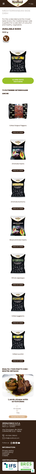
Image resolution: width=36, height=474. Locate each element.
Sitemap (5, 454)
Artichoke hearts (18, 164)
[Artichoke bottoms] (18, 187)
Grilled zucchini (18, 354)
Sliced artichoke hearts (18, 240)
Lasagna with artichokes (18, 399)
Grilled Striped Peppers (18, 125)
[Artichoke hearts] (18, 149)
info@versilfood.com (12, 438)
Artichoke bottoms (18, 202)
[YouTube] (19, 443)
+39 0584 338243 (11, 435)
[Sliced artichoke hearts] (18, 225)
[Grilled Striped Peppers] (18, 111)
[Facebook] (14, 443)
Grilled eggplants (18, 316)
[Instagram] (11, 443)
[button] (3, 4)
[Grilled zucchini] (18, 339)
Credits (5, 456)
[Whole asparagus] (18, 263)
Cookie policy (7, 452)
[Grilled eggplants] (18, 301)
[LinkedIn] (16, 443)
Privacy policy (8, 451)
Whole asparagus (18, 278)
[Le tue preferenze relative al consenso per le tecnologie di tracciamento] (33, 471)
